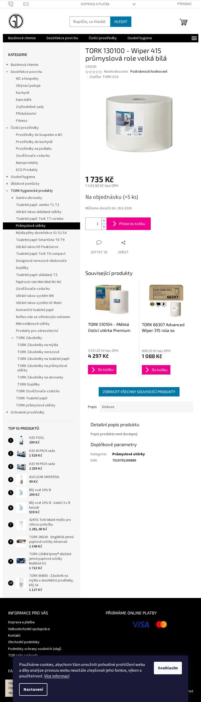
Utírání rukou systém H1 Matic (39, 303)
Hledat (120, 21)
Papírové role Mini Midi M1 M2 (38, 282)
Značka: (104, 76)
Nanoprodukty (27, 162)
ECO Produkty (27, 169)
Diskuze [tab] (108, 407)
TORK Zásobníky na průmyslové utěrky (42, 368)
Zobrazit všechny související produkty (139, 391)
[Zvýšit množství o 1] (104, 221)
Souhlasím (168, 668)
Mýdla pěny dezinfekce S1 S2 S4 (41, 232)
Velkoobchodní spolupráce (29, 629)
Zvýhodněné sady (30, 107)
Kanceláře (24, 99)
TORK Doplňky (28, 384)
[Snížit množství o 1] (104, 227)
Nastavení (33, 689)
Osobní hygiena (23, 177)
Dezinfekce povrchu (26, 71)
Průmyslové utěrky (31, 225)
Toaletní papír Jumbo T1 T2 (37, 205)
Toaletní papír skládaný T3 (36, 275)
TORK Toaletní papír (32, 398)
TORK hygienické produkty (32, 190)
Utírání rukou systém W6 (35, 295)
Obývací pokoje (28, 85)
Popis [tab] (92, 407)
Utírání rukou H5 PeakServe (37, 247)
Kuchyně (22, 92)
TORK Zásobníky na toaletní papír (43, 358)
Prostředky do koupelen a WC (39, 134)
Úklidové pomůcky (25, 183)
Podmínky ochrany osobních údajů (34, 649)
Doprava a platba (95, 4)
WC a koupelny (27, 78)
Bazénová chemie (24, 64)
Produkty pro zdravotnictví (37, 330)
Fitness (21, 120)
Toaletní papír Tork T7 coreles (40, 218)
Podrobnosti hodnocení (148, 71)
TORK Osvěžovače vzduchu (38, 391)
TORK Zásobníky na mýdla (37, 345)
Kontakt (14, 635)
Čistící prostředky (25, 127)
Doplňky (22, 268)
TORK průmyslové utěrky (35, 405)
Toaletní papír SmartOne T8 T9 (40, 240)
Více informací (56, 676)
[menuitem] (22, 38)
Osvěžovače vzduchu (33, 155)
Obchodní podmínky (24, 642)
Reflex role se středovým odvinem (43, 317)
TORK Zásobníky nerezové (38, 352)
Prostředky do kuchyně (34, 142)
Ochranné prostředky (27, 412)
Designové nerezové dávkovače (41, 260)
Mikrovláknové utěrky (33, 323)
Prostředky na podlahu (34, 148)
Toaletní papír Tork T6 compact (40, 253)
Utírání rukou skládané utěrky (39, 212)
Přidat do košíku (132, 223)
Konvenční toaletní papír (35, 310)
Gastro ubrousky (29, 197)
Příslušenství (26, 113)
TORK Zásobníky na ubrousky (40, 377)
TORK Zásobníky (29, 338)
